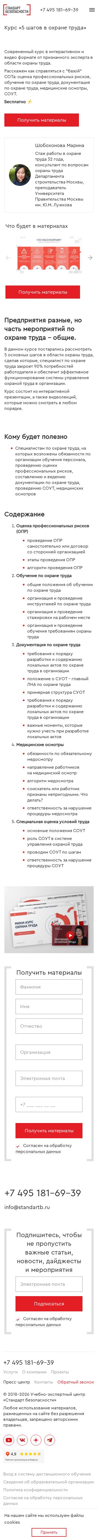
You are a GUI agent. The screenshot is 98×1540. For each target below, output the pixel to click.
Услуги (10, 1372)
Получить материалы (41, 120)
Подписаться (49, 1303)
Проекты (60, 1372)
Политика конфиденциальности (35, 1490)
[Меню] (92, 10)
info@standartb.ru (27, 1207)
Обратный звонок (75, 1382)
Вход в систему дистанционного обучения (47, 1474)
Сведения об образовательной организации (48, 1482)
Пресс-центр (16, 1382)
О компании (34, 1372)
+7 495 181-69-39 (59, 9)
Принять (49, 1532)
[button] (90, 257)
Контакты (43, 1382)
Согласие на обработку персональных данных (43, 1501)
